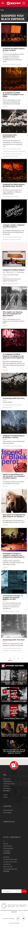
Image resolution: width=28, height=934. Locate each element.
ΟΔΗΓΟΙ (5, 844)
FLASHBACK (6, 851)
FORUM (6, 871)
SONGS (5, 797)
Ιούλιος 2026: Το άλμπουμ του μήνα (14, 701)
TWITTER (23, 918)
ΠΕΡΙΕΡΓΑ (6, 786)
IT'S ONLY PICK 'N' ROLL (10, 862)
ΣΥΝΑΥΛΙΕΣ (7, 806)
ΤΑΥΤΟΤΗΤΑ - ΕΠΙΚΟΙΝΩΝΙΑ (8, 918)
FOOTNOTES (7, 864)
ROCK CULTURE (7, 867)
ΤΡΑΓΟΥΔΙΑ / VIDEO (9, 784)
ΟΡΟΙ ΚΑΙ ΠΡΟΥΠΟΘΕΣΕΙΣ (14, 923)
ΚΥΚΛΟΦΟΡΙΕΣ (7, 781)
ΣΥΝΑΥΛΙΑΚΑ (7, 779)
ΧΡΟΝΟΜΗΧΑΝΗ (8, 848)
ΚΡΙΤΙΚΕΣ (6, 790)
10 (4, 841)
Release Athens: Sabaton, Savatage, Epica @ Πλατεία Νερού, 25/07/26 (14, 735)
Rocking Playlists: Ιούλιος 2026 (14, 718)
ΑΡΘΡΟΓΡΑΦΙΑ (7, 846)
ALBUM (5, 795)
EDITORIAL (6, 857)
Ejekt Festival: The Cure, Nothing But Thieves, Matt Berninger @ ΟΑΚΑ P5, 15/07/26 (14, 751)
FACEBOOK (18, 918)
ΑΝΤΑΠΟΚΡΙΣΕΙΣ (8, 810)
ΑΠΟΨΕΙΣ (6, 853)
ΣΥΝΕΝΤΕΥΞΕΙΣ (9, 821)
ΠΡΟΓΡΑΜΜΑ (7, 813)
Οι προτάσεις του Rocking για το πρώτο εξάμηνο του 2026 (14, 683)
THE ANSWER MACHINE (10, 869)
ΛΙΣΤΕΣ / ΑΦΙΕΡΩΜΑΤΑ (12, 837)
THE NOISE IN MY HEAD (10, 859)
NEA (4, 775)
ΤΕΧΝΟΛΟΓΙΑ (7, 788)
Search (23, 3)
